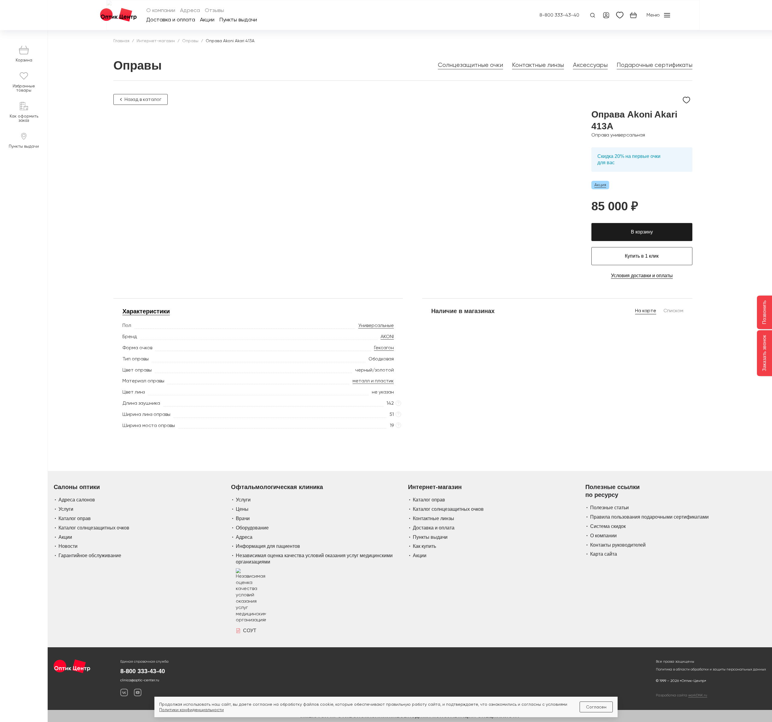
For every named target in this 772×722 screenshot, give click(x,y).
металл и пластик (373, 381)
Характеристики (146, 311)
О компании (160, 10)
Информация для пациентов (268, 546)
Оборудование (252, 527)
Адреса (190, 10)
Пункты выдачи (238, 20)
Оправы (190, 40)
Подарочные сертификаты (654, 64)
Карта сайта (603, 554)
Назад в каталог (143, 99)
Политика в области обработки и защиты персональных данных (711, 669)
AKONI (387, 336)
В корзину (642, 231)
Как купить (424, 546)
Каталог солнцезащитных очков (94, 527)
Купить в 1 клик (642, 256)
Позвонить (764, 312)
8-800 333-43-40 (559, 15)
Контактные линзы (538, 64)
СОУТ (249, 630)
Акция (600, 184)
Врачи (243, 518)
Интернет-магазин (156, 40)
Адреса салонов (77, 499)
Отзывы (214, 10)
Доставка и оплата (170, 20)
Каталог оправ (75, 518)
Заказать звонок (764, 353)
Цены (242, 509)
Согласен (596, 707)
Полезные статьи (609, 507)
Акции (207, 20)
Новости (68, 546)
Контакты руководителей (618, 545)
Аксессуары (590, 64)
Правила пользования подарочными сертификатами (649, 517)
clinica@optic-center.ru (139, 680)
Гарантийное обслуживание (90, 555)
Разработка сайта (681, 695)
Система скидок (608, 526)
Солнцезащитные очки (470, 64)
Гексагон (384, 347)
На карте (645, 310)
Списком (673, 310)
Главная (121, 40)
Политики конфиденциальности (191, 709)
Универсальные (376, 325)
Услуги (66, 509)
